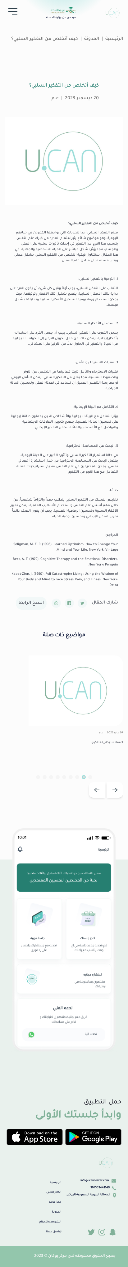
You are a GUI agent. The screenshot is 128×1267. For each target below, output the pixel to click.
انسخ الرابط (31, 603)
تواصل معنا (54, 1232)
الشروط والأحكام (50, 1222)
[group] (64, 706)
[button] (115, 790)
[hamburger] (11, 13)
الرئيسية (56, 1182)
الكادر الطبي (54, 1192)
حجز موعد (55, 1202)
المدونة (91, 39)
